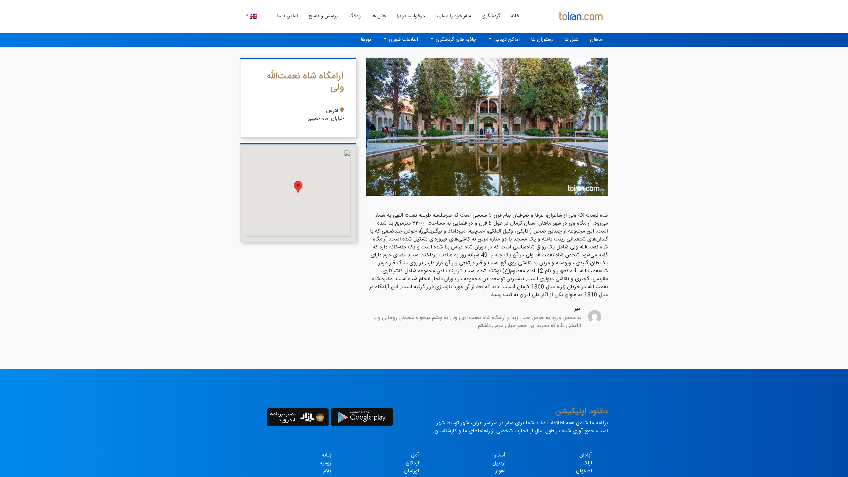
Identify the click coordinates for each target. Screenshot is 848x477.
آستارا (499, 455)
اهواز (500, 471)
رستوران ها (542, 39)
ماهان (596, 39)
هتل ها (378, 16)
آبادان (585, 455)
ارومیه (326, 463)
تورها (366, 39)
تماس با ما (287, 16)
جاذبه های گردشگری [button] (455, 39)
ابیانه (327, 455)
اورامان (411, 471)
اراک (587, 463)
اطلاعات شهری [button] (403, 39)
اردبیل (499, 463)
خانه (512, 16)
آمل (415, 455)
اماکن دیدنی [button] (506, 39)
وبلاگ (354, 16)
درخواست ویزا (411, 16)
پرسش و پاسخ (323, 16)
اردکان (412, 463)
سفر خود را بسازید (453, 16)
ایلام (328, 471)
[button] (384, 127)
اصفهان (584, 471)
